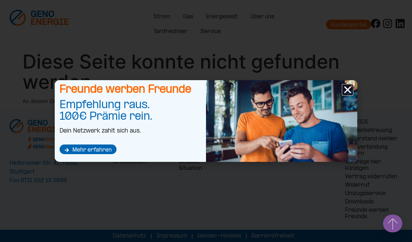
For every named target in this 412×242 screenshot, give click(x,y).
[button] (347, 90)
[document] (206, 121)
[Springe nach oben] (392, 223)
